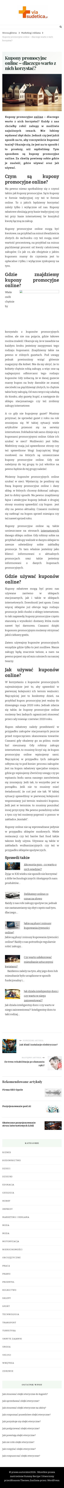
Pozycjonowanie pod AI (16, 1106)
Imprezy (7, 1209)
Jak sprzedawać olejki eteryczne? (20, 1401)
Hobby (6, 1201)
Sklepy (6, 1298)
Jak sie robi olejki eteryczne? (18, 1442)
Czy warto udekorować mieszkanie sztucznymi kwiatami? (29, 962)
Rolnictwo (9, 1290)
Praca (6, 1266)
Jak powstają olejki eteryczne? (19, 1435)
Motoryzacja (10, 1241)
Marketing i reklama (15, 1217)
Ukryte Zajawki (12, 1339)
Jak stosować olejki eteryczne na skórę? (24, 1407)
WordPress (53, 1480)
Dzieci (6, 1168)
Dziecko (7, 1176)
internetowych (50, 530)
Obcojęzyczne (11, 1257)
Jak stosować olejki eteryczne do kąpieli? (25, 1394)
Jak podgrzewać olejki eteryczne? (21, 1428)
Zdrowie (7, 1371)
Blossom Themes (20, 1480)
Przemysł (8, 1282)
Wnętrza (8, 1363)
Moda (5, 1225)
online (38, 117)
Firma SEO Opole (12, 1089)
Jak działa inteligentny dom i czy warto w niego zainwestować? (41, 996)
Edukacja (8, 1184)
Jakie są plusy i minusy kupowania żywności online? (28, 928)
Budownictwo (11, 1160)
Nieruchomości (12, 1249)
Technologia (10, 1314)
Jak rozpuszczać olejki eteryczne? (21, 1455)
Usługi (6, 1355)
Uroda (6, 1347)
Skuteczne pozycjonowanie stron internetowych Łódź (19, 1124)
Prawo (6, 1274)
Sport (6, 1306)
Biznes (6, 1152)
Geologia (8, 1193)
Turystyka (9, 1330)
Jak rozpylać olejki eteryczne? (19, 1449)
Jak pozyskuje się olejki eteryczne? (21, 1421)
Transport (9, 1322)
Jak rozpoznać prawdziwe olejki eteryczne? (26, 1414)
